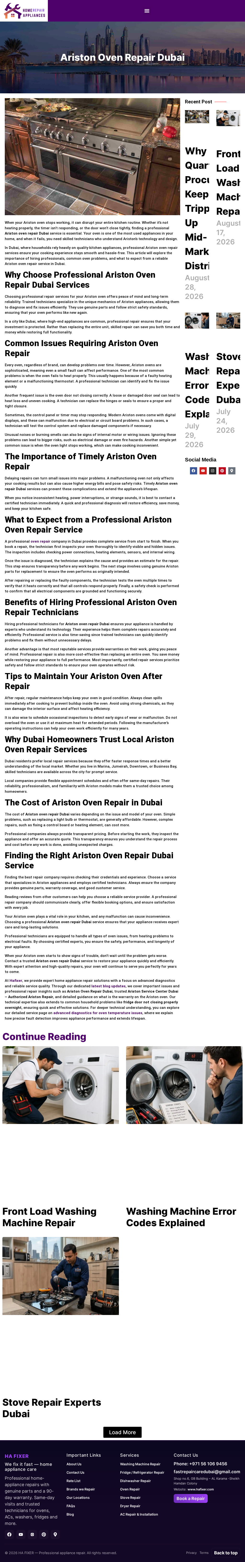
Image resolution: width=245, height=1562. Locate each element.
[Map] (55, 1534)
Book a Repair (191, 1498)
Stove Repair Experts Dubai (51, 1408)
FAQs (71, 1506)
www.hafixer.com (201, 1489)
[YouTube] (20, 1534)
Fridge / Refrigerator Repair (142, 1472)
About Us (74, 1464)
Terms (204, 1553)
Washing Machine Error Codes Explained (208, 385)
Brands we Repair (81, 1489)
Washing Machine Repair (140, 1464)
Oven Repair (130, 1489)
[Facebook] (193, 470)
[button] (147, 11)
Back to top (226, 1552)
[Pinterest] (222, 470)
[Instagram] (212, 470)
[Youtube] (203, 470)
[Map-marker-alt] (231, 470)
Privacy (191, 1553)
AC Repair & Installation (139, 1514)
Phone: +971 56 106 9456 (200, 1463)
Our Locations (78, 1497)
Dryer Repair (130, 1506)
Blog (70, 1514)
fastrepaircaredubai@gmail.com (207, 1471)
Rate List (73, 1481)
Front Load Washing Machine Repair (49, 1217)
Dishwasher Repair (135, 1481)
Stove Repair (130, 1497)
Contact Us (75, 1472)
